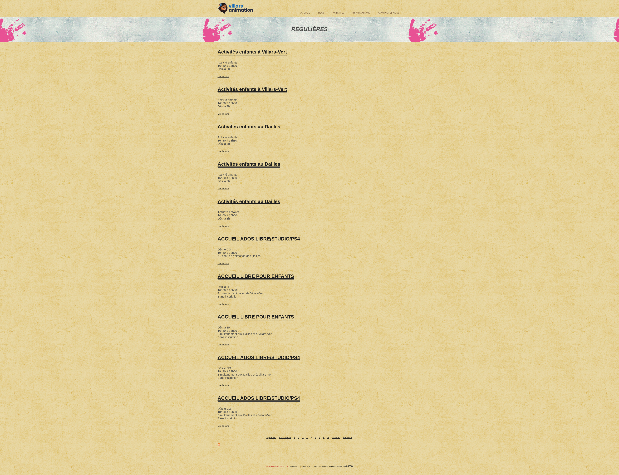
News (321, 12)
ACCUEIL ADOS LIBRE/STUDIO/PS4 (259, 238)
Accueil (305, 12)
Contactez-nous (388, 12)
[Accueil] (235, 8)
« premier (271, 437)
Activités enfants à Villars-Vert (252, 51)
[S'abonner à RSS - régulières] (219, 445)
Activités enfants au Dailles (249, 126)
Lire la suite (223, 76)
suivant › (336, 437)
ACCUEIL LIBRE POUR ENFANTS (256, 276)
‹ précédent (285, 437)
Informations (361, 12)
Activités (338, 12)
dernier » (347, 437)
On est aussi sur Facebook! (277, 466)
